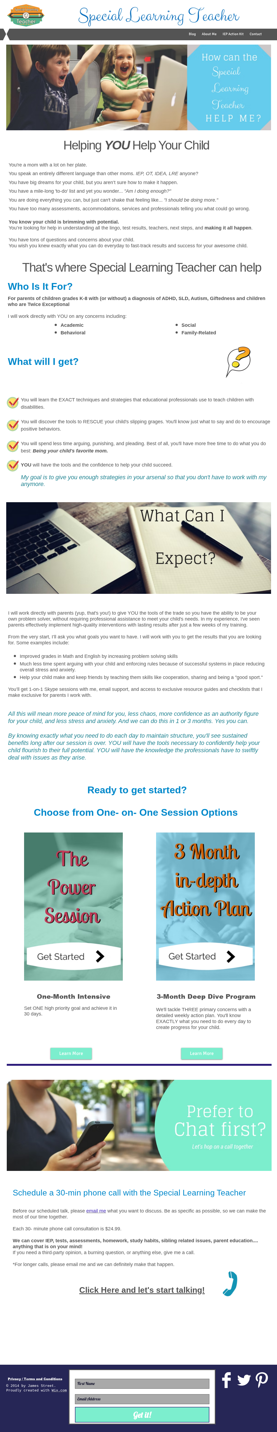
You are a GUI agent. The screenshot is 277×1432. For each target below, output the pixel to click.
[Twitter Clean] (244, 1380)
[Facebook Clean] (226, 1380)
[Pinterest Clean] (261, 1380)
